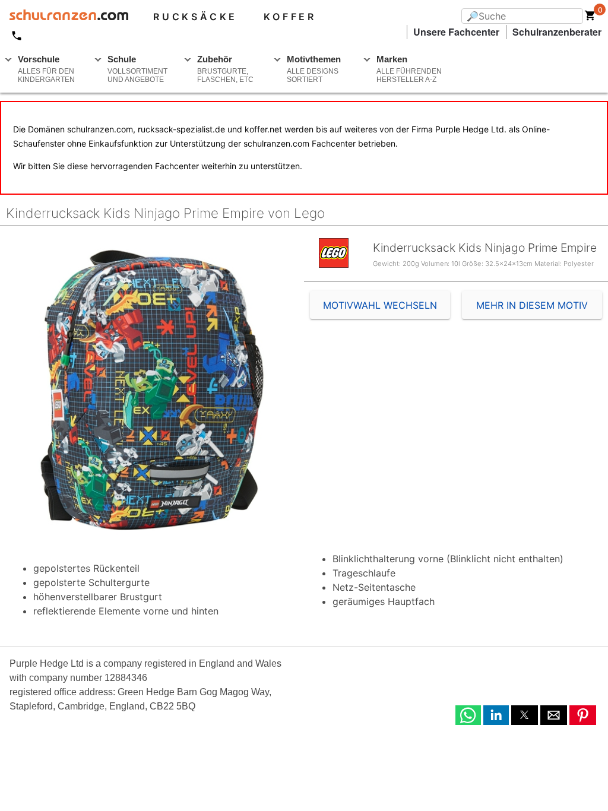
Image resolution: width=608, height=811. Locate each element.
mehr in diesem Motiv (532, 305)
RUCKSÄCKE (195, 17)
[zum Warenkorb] (590, 18)
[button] (468, 715)
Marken (409, 69)
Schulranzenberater (556, 32)
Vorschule (46, 69)
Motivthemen (314, 69)
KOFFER (290, 17)
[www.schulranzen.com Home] (64, 16)
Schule (137, 69)
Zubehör (225, 69)
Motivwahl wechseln (380, 305)
